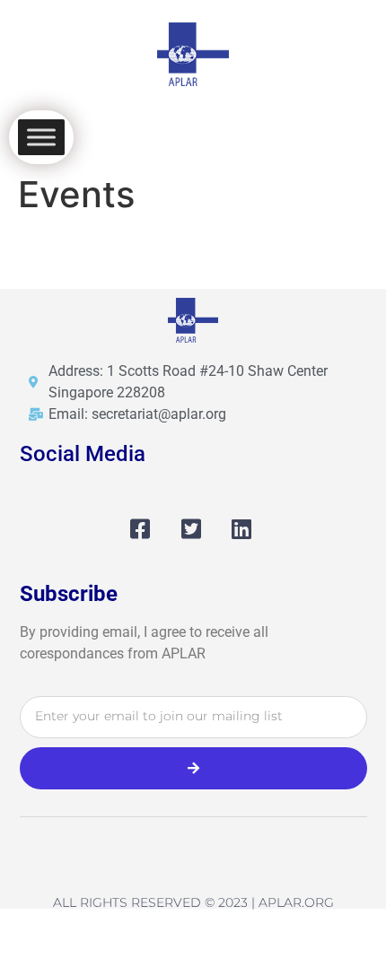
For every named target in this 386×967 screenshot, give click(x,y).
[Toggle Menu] (41, 137)
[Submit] (193, 768)
